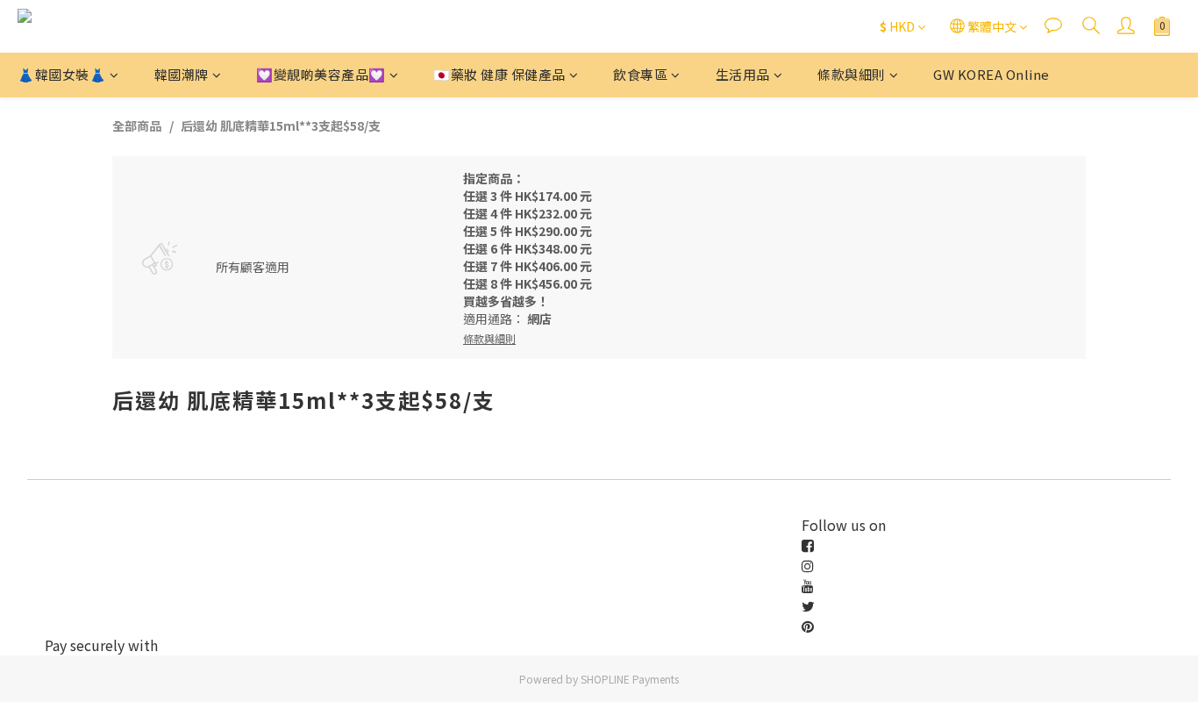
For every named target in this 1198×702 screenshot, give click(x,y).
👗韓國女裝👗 (62, 74)
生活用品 (743, 74)
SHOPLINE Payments (630, 678)
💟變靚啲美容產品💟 (321, 74)
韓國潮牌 (181, 74)
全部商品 (136, 125)
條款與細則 (851, 74)
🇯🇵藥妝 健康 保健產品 (499, 74)
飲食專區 (640, 74)
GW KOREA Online (991, 74)
